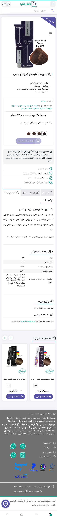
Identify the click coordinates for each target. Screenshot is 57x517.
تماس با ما (47, 452)
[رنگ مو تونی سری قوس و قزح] (42, 356)
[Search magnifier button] (52, 10)
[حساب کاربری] (21, 514)
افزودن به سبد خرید (25, 141)
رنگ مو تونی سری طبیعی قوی (15, 379)
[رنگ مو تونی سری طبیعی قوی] (14, 356)
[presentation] (10, 337)
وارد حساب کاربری (28, 321)
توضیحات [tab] (46, 193)
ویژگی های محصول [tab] (29, 193)
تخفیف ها (48, 443)
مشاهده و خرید (42, 396)
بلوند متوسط (32, 105)
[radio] (44, 133)
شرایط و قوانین (45, 456)
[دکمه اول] (7, 514)
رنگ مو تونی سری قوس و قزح (42, 379)
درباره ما (48, 447)
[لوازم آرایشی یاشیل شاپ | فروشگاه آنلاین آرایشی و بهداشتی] (28, 4)
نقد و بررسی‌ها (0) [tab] (9, 193)
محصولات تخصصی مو (30, 108)
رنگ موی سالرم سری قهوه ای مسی (36, 123)
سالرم (43, 101)
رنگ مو (23, 105)
